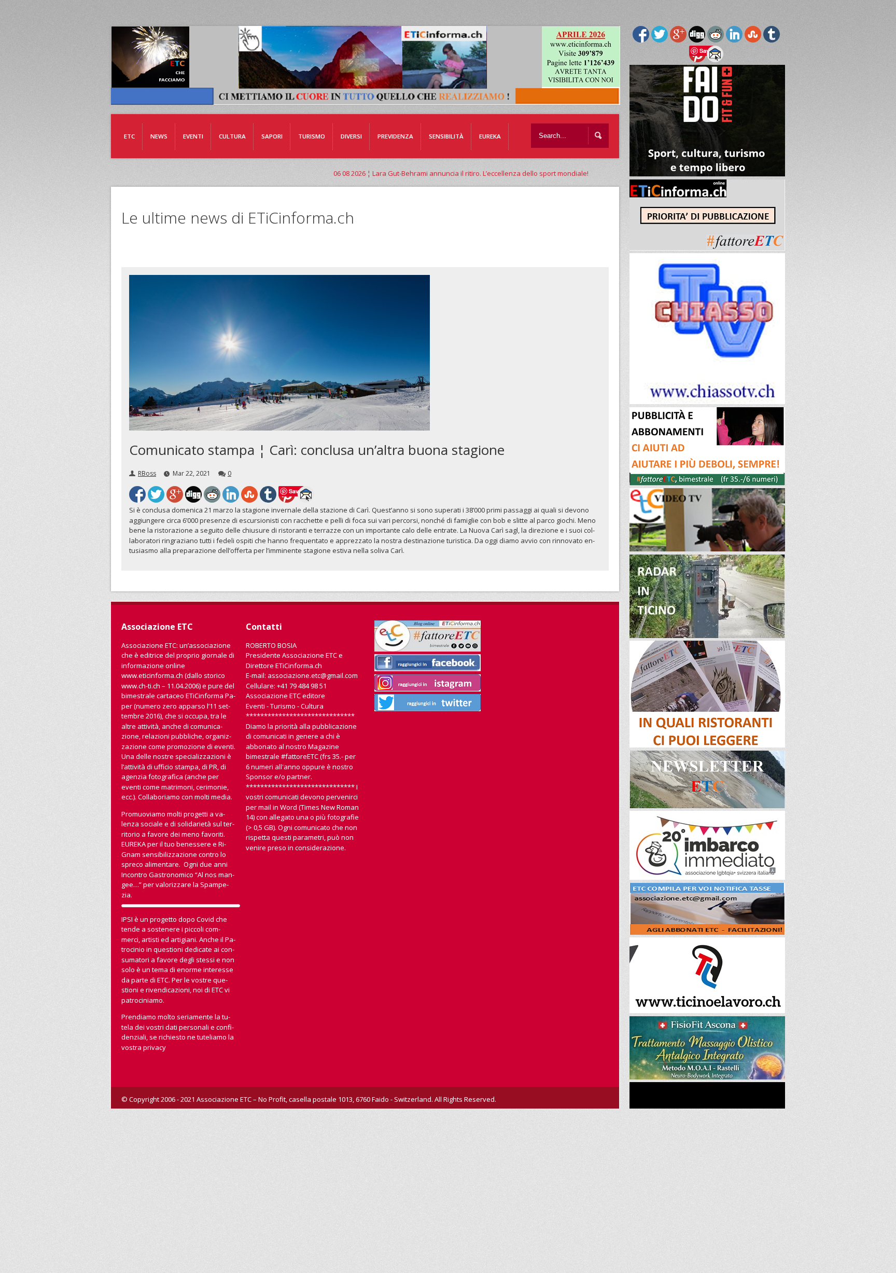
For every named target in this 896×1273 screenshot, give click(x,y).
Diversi (351, 136)
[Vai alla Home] (370, 99)
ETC (129, 136)
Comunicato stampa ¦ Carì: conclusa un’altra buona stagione (317, 449)
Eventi (193, 136)
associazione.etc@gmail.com (313, 675)
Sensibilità (446, 136)
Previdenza (395, 136)
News (158, 136)
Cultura (232, 136)
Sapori (272, 136)
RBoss (147, 473)
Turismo (311, 136)
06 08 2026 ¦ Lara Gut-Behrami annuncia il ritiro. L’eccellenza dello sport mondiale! (360, 173)
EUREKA (490, 136)
